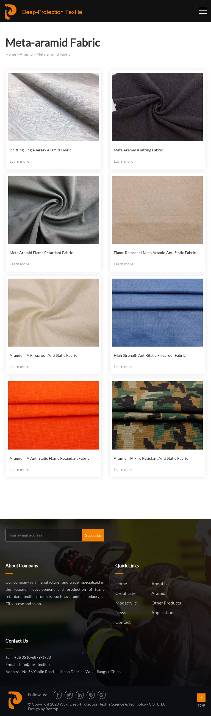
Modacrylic (126, 602)
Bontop (52, 708)
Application (162, 612)
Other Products (166, 602)
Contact (123, 622)
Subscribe (93, 535)
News (120, 612)
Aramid (26, 54)
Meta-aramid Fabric (54, 54)
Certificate (125, 593)
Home (10, 54)
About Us (160, 583)
